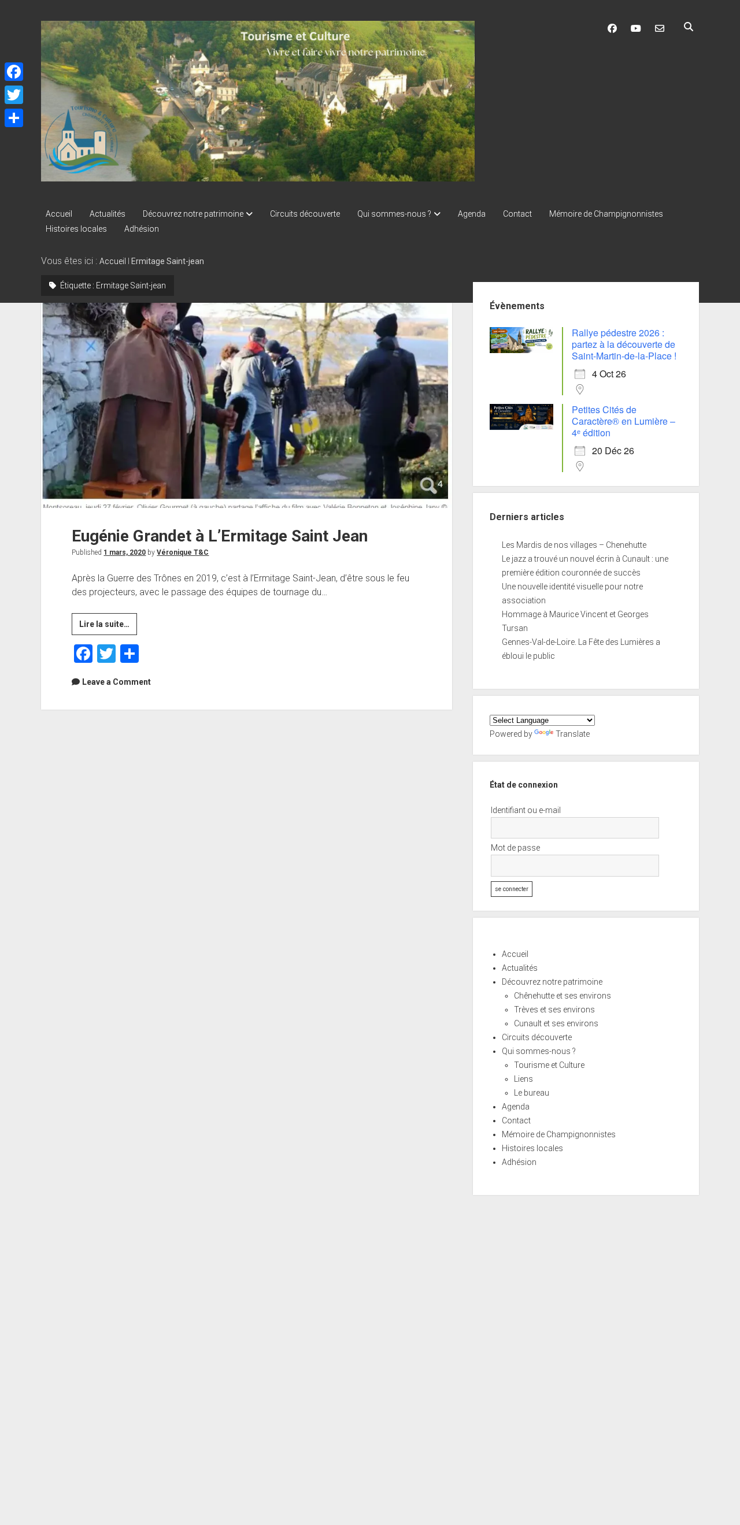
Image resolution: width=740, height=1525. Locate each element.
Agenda (472, 213)
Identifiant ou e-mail (526, 810)
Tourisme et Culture (549, 1065)
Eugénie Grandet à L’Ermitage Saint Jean (246, 406)
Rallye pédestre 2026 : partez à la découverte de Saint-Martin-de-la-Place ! (624, 344)
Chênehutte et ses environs (562, 995)
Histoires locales (76, 228)
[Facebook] (13, 71)
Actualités (107, 213)
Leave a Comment (116, 682)
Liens (523, 1079)
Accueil (59, 213)
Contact (517, 213)
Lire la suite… (108, 627)
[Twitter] (13, 94)
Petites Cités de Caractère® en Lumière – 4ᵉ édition (623, 421)
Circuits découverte (305, 213)
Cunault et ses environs (556, 1023)
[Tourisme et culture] (258, 177)
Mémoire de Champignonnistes (606, 213)
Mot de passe (515, 847)
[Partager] (13, 117)
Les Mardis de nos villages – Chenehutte (574, 545)
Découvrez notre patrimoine (193, 213)
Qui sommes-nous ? (394, 213)
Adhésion (141, 228)
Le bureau (531, 1092)
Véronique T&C (183, 552)
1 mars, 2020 (124, 552)
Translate (573, 734)
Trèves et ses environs (554, 1009)
